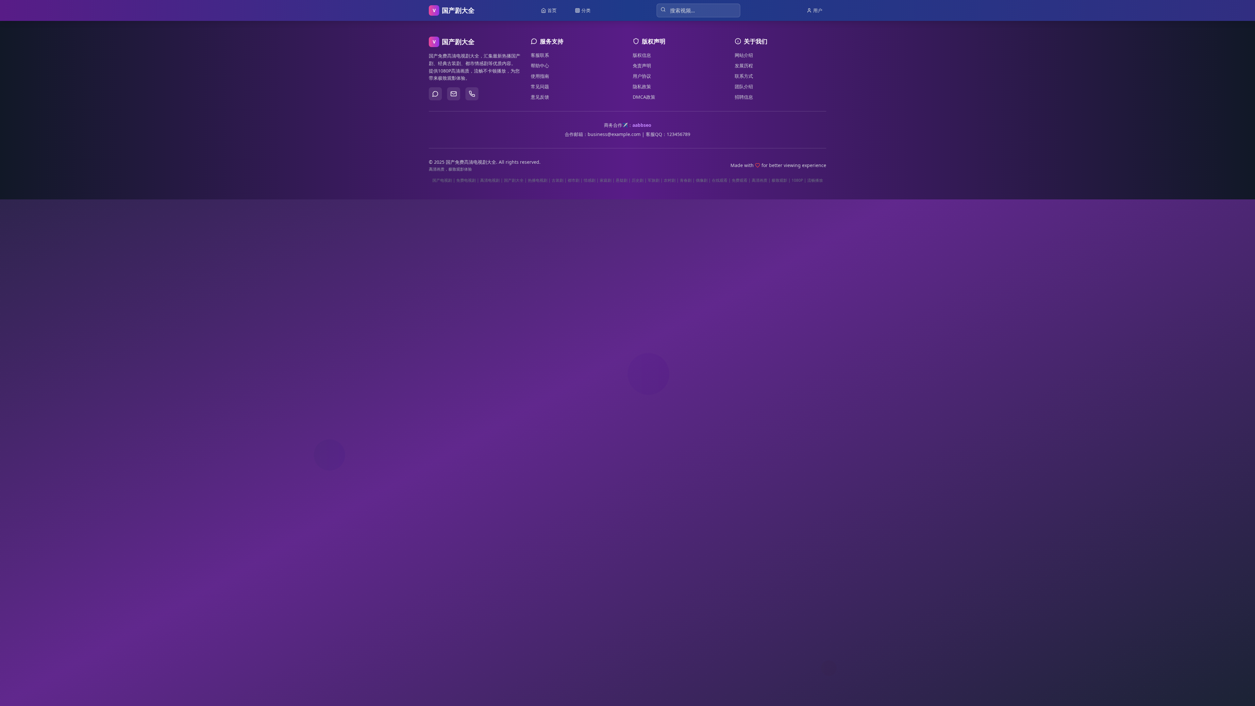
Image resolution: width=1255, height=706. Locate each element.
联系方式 (744, 76)
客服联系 (540, 55)
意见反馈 (540, 97)
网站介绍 (744, 55)
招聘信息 (744, 97)
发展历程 (744, 65)
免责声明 (642, 65)
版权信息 (642, 55)
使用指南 (540, 76)
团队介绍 (744, 86)
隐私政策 (642, 86)
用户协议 (642, 76)
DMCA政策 (644, 97)
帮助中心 (540, 65)
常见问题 (540, 86)
